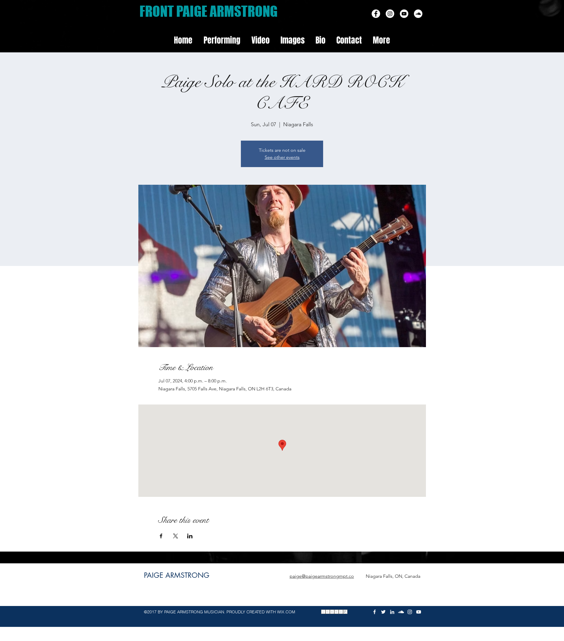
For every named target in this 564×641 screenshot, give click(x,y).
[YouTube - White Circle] (404, 13)
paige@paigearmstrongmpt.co (322, 576)
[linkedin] (392, 612)
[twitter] (383, 612)
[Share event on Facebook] (161, 536)
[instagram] (410, 612)
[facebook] (418, 13)
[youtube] (419, 612)
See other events (282, 157)
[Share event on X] (175, 536)
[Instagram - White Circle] (390, 13)
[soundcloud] (401, 612)
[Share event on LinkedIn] (190, 536)
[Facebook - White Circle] (376, 13)
